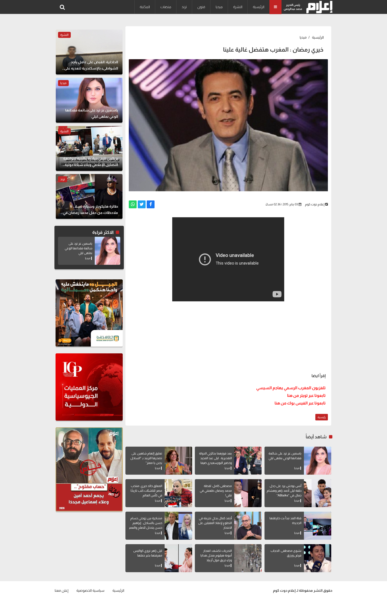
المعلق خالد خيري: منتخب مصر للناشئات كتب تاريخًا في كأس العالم (146, 490)
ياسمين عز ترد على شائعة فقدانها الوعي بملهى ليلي (78, 248)
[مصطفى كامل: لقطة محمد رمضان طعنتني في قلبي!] (248, 493)
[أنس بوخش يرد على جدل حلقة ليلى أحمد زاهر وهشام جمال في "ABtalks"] (317, 493)
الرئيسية (258, 7)
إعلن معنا (61, 590)
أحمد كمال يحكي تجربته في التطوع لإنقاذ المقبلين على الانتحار (215, 522)
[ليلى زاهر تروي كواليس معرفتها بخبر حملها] (178, 558)
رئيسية (322, 417)
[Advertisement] (228, 336)
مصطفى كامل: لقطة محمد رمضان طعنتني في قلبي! (216, 490)
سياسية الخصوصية (90, 590)
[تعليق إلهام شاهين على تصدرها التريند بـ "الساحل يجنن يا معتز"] (178, 461)
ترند (184, 7)
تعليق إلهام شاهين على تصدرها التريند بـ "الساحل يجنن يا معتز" (146, 458)
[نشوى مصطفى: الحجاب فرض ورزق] (317, 558)
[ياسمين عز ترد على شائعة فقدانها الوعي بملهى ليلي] (317, 461)
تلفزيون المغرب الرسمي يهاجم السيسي (291, 388)
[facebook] (151, 204)
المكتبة (145, 7)
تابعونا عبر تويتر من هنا (306, 395)
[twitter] (142, 204)
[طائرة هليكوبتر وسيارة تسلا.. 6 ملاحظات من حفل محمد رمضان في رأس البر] (89, 196)
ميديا (219, 7)
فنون (201, 7)
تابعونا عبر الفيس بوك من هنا (300, 403)
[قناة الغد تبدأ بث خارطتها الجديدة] (317, 526)
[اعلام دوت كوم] (318, 7)
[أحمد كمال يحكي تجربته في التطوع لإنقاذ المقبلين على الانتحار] (248, 526)
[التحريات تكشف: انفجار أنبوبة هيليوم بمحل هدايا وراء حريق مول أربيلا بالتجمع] (248, 558)
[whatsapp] (133, 204)
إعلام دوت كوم (315, 204)
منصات (165, 7)
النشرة (237, 7)
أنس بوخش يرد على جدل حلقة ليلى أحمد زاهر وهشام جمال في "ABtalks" (284, 490)
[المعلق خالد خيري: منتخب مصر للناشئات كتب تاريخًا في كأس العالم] (178, 493)
